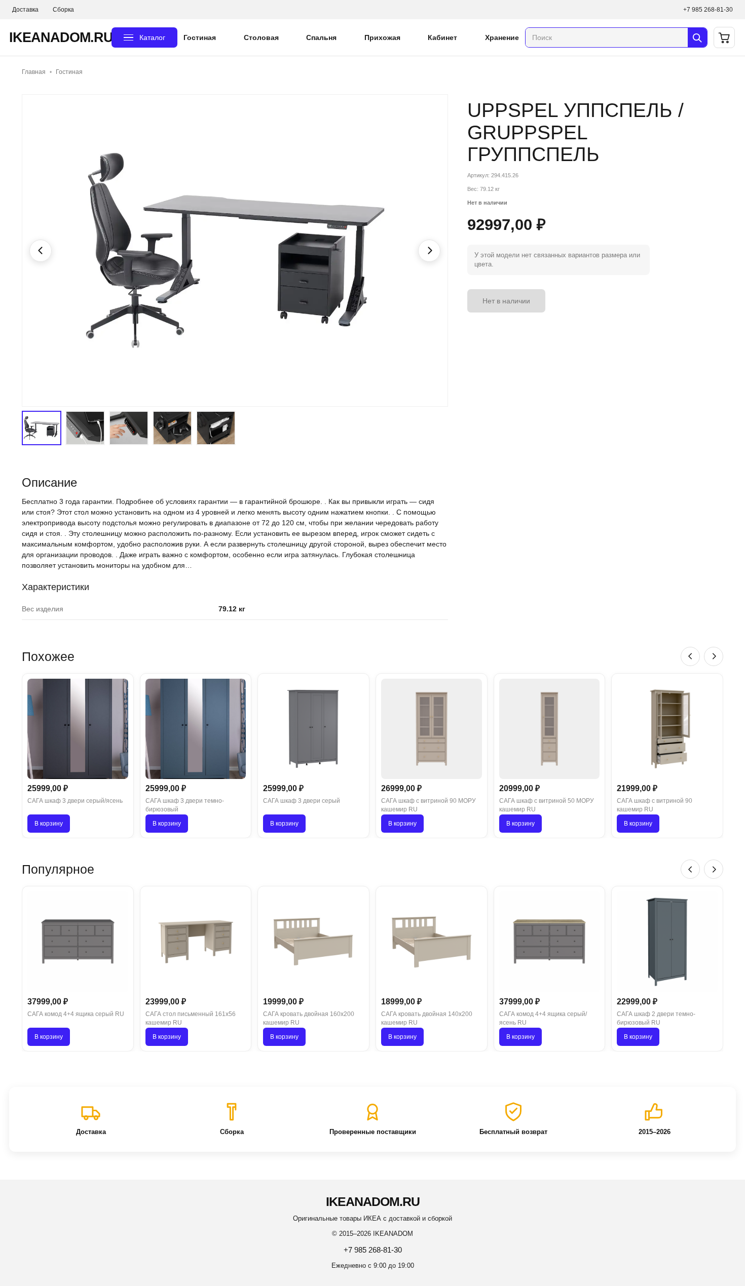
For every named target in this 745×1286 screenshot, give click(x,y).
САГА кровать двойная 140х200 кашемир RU (426, 1018)
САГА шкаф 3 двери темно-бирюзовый (184, 805)
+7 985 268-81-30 (708, 9)
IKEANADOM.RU (57, 37)
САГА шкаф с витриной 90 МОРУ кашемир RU (428, 805)
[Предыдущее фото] (40, 251)
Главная (34, 71)
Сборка (63, 9)
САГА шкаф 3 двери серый (301, 800)
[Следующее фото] (429, 251)
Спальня (321, 37)
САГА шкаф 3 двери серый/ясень (75, 800)
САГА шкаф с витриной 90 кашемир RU (654, 805)
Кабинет (442, 37)
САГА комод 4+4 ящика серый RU (75, 1014)
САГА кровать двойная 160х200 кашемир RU (308, 1018)
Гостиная (199, 37)
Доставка (25, 9)
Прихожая (382, 37)
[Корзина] (724, 37)
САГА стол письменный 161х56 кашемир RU (190, 1018)
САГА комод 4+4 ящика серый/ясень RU (543, 1018)
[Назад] (690, 656)
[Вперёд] (713, 656)
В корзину (48, 823)
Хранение (502, 37)
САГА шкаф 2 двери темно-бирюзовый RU (656, 1018)
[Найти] (697, 37)
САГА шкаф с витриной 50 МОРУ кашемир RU (546, 805)
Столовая (261, 37)
